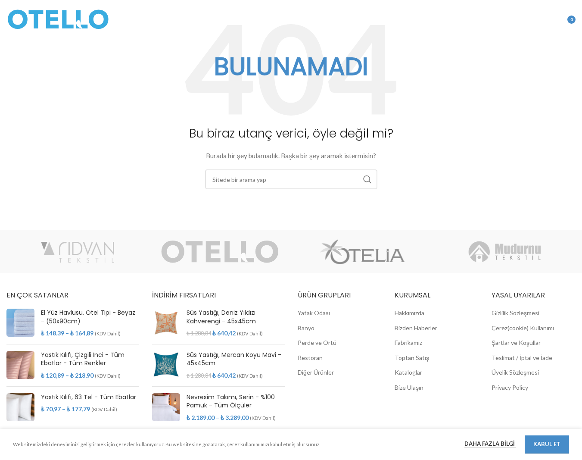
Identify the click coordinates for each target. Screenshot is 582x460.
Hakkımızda (409, 312)
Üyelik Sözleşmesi (515, 372)
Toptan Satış (412, 357)
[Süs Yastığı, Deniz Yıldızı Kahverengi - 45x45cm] (166, 323)
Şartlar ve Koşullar (516, 342)
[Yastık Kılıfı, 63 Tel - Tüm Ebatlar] (20, 407)
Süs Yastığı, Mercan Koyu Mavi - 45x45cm (234, 359)
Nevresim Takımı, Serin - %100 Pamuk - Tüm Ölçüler (231, 401)
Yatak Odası (314, 312)
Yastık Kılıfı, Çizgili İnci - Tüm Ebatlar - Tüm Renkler (82, 359)
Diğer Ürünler (316, 372)
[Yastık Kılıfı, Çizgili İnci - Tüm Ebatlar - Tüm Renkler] (20, 365)
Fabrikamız (408, 342)
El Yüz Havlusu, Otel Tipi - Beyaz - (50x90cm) (88, 317)
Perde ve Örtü (317, 342)
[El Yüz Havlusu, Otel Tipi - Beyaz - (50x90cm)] (20, 323)
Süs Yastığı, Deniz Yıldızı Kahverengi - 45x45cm (221, 317)
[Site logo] (58, 18)
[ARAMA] (367, 179)
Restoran (310, 357)
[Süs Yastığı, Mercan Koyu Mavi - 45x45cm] (166, 365)
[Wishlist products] (542, 19)
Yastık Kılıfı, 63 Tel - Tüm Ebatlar (88, 397)
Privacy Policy (510, 387)
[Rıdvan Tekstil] (77, 251)
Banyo (306, 328)
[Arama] (525, 19)
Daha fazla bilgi (490, 443)
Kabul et (546, 444)
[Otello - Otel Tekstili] (220, 251)
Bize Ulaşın (409, 387)
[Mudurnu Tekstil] (504, 251)
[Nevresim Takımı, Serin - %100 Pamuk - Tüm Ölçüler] (166, 407)
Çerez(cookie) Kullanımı (523, 328)
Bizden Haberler (416, 328)
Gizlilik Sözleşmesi (515, 312)
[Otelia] (362, 251)
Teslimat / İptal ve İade (522, 357)
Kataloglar (408, 372)
